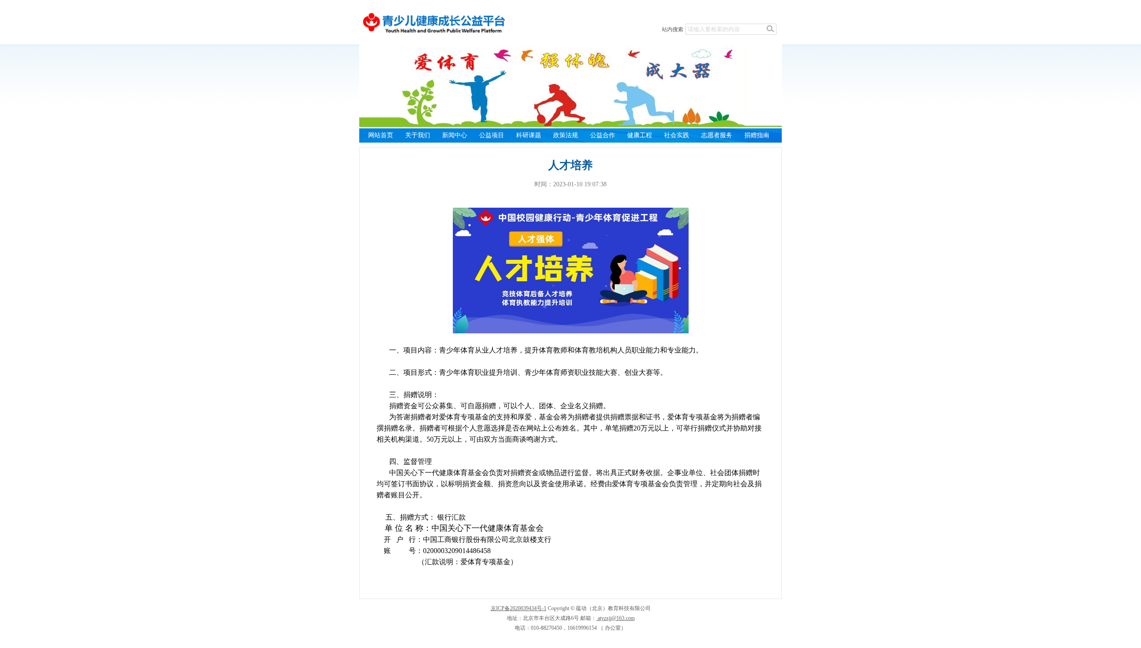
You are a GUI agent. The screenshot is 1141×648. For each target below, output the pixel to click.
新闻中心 (454, 135)
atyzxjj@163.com (615, 618)
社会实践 (676, 135)
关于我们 (417, 135)
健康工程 (639, 135)
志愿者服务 (716, 135)
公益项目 (491, 135)
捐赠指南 (756, 135)
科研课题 (528, 135)
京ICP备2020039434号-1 (518, 608)
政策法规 (565, 135)
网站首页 (380, 135)
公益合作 (602, 135)
